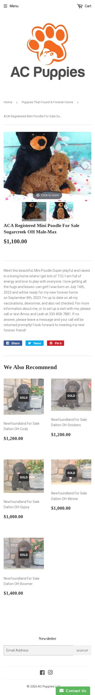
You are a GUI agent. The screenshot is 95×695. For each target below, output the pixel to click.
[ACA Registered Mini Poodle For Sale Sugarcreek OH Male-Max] (34, 211)
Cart (87, 6)
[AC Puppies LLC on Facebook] (42, 673)
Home (8, 102)
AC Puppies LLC (49, 686)
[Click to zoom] (47, 166)
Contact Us (75, 691)
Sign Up (82, 650)
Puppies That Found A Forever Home (47, 102)
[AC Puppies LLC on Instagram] (50, 673)
